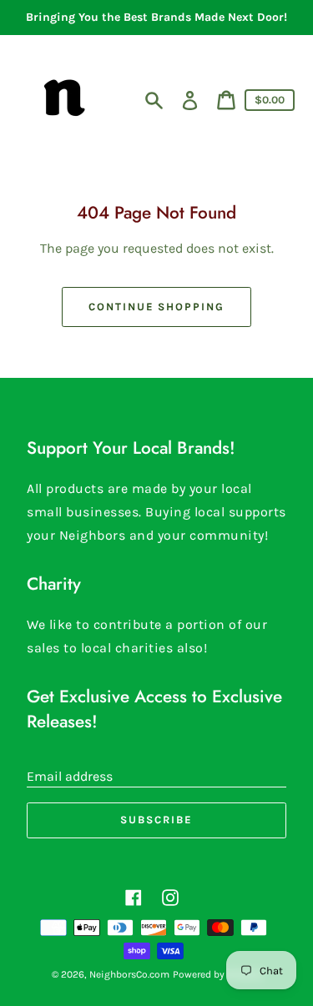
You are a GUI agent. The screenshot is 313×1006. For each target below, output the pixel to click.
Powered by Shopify (217, 974)
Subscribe (156, 819)
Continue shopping (156, 306)
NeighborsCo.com (129, 974)
